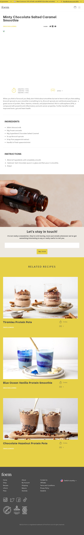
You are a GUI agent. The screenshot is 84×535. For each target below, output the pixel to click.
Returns (24, 488)
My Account (26, 483)
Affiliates (43, 483)
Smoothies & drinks (9, 26)
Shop (5, 483)
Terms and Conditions (47, 485)
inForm (5, 488)
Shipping (25, 485)
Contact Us (43, 480)
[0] (75, 7)
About (24, 480)
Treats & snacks (8, 327)
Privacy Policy (44, 488)
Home (5, 480)
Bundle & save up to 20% (62, 1)
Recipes (5, 485)
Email (55, 26)
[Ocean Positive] (17, 513)
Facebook (52, 26)
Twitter (50, 26)
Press (4, 491)
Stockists (24, 491)
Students (43, 491)
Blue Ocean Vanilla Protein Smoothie (27, 382)
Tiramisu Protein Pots (17, 322)
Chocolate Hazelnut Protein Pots (25, 443)
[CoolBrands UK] (7, 513)
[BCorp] (24, 513)
